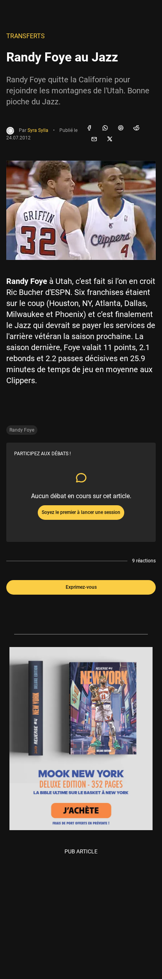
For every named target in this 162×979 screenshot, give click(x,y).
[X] (109, 139)
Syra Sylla (38, 130)
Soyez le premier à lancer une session (81, 512)
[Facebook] (89, 128)
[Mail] (93, 139)
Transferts (25, 36)
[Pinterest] (120, 128)
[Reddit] (136, 128)
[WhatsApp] (104, 128)
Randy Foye (21, 430)
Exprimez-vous (81, 587)
